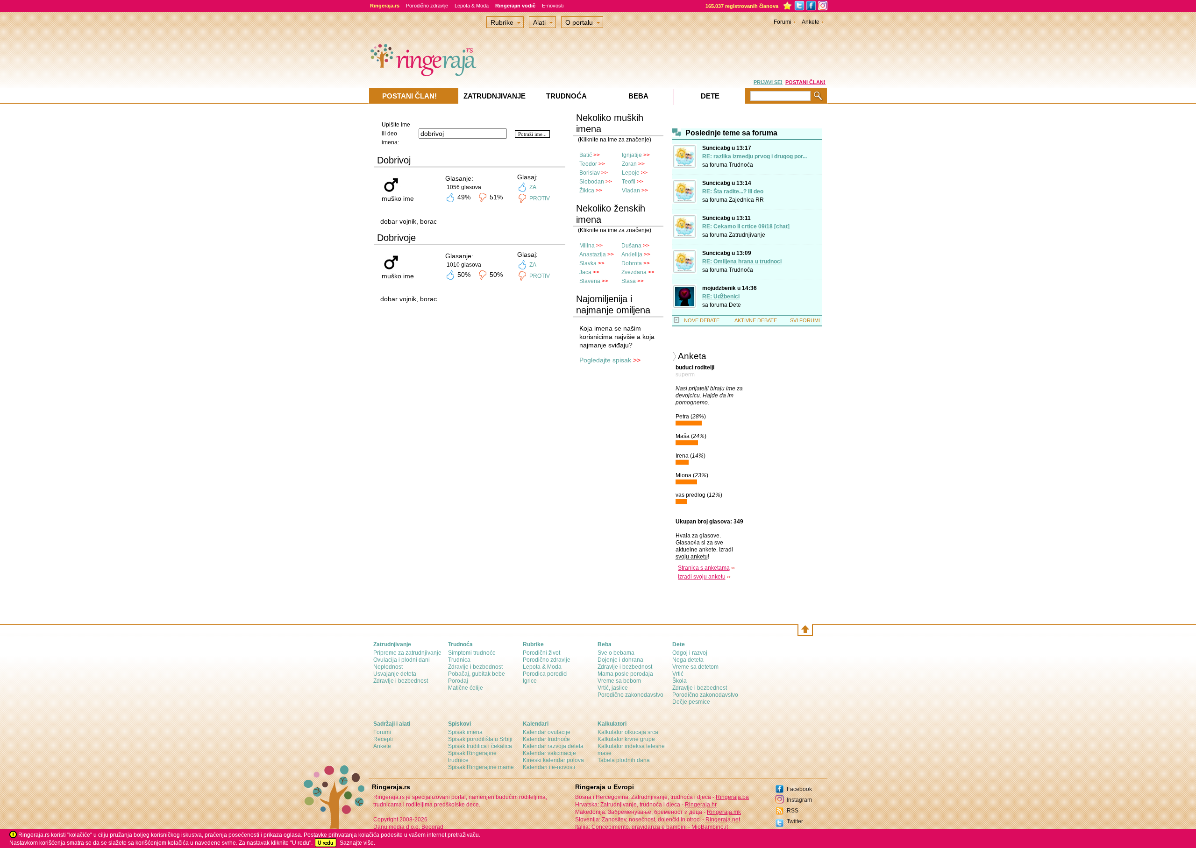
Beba (638, 96)
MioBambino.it (709, 827)
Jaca (585, 272)
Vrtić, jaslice (613, 688)
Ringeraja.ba (732, 797)
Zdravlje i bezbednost (400, 681)
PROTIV (539, 198)
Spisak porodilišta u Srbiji (480, 739)
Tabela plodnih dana (624, 760)
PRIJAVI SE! (768, 82)
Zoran (629, 164)
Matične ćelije (465, 688)
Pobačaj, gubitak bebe (476, 674)
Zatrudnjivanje (747, 235)
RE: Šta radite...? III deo (732, 191)
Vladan (631, 190)
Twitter (795, 821)
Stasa (628, 281)
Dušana (631, 245)
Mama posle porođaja (625, 674)
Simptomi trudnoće (472, 653)
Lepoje (631, 173)
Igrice (530, 681)
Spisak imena (465, 732)
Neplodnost (388, 667)
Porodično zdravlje (427, 5)
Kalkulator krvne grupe (626, 739)
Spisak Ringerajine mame (481, 767)
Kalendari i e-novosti (549, 767)
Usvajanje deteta (394, 674)
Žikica (586, 190)
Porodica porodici (545, 674)
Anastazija (592, 254)
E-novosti (552, 5)
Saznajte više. (357, 843)
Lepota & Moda (472, 5)
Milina (587, 245)
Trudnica (459, 660)
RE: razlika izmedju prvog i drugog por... (754, 156)
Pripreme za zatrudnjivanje (407, 653)
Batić (585, 155)
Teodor (588, 164)
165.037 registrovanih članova (741, 6)
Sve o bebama (616, 653)
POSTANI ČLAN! (805, 82)
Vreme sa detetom (695, 667)
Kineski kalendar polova (553, 760)
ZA (532, 187)
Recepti (383, 739)
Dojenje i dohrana (620, 660)
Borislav (589, 173)
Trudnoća (741, 165)
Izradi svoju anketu (702, 576)
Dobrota (631, 263)
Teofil (628, 181)
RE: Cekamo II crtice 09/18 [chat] (746, 226)
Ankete (810, 22)
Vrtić (677, 674)
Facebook (799, 789)
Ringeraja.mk (724, 812)
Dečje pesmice (691, 702)
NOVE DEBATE (701, 320)
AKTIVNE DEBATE (755, 320)
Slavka (588, 263)
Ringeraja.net (722, 819)
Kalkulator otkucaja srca (628, 732)
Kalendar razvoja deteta (553, 746)
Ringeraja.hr (701, 804)
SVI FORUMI (805, 320)
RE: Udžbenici (721, 296)
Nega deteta (688, 660)
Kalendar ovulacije (546, 732)
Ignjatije (632, 155)
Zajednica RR (746, 200)
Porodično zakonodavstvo (630, 695)
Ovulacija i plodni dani (401, 660)
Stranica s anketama (704, 568)
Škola (679, 681)
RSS (792, 810)
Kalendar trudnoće (546, 739)
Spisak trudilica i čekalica (480, 746)
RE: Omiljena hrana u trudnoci (742, 261)
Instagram (799, 800)
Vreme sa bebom (619, 681)
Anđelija (631, 254)
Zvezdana (634, 272)
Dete (735, 305)
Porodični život (541, 653)
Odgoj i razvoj (689, 653)
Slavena (589, 281)
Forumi (782, 22)
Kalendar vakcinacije (549, 753)
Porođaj (458, 681)
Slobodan (591, 181)
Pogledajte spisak (605, 360)
